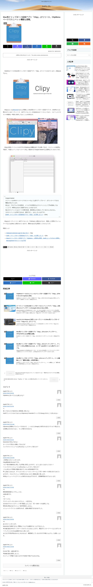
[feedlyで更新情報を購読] (72, 43)
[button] (56, 46)
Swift (21, 247)
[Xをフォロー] (72, 40)
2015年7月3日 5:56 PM (8, 393)
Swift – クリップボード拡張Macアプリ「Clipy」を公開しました (24, 214)
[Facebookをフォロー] (84, 40)
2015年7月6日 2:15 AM (8, 546)
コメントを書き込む (32, 565)
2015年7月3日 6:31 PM (8, 406)
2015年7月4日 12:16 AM (8, 424)
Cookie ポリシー (32, 582)
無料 (52, 247)
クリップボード (32, 247)
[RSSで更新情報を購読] (84, 43)
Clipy (6, 247)
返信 (59, 399)
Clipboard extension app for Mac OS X (17, 233)
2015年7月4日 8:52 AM (8, 439)
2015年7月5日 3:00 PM (8, 519)
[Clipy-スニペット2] (32, 173)
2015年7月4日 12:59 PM (8, 457)
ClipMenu (11, 247)
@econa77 (16, 110)
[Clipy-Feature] (32, 131)
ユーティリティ (40, 247)
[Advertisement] (32, 64)
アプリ (25, 247)
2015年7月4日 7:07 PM (8, 487)
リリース (47, 247)
